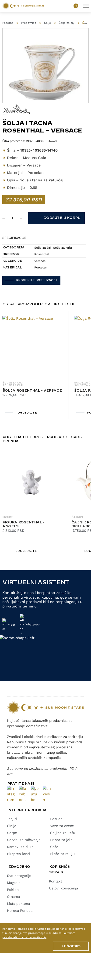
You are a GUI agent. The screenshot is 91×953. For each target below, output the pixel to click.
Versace (40, 261)
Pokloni (13, 890)
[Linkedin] (47, 794)
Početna (7, 22)
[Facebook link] (23, 794)
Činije (11, 826)
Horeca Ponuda (19, 911)
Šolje (47, 22)
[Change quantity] (3, 218)
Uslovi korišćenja (63, 888)
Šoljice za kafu (62, 833)
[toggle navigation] (86, 6)
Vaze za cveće (62, 826)
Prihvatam (70, 946)
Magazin (14, 883)
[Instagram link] (11, 794)
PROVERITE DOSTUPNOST (36, 280)
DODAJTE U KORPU (61, 218)
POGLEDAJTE (26, 412)
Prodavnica (28, 22)
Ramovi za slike (20, 847)
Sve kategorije (19, 876)
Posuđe (56, 819)
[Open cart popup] (76, 5)
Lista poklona (18, 904)
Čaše (54, 847)
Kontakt (55, 881)
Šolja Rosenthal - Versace (32, 390)
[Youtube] (35, 794)
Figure (7, 517)
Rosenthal (41, 254)
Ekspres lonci (18, 854)
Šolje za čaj (66, 22)
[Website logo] (23, 5)
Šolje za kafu (62, 247)
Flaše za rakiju (62, 854)
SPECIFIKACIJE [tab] (14, 238)
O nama (13, 897)
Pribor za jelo (61, 840)
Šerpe (12, 833)
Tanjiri (12, 819)
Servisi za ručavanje (24, 840)
